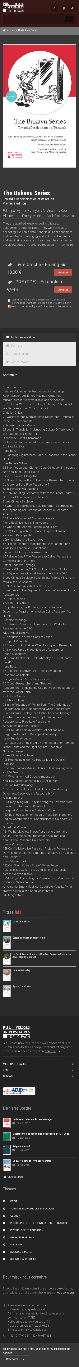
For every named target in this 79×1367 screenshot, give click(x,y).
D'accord (12, 1359)
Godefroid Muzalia (60, 216)
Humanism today (21, 970)
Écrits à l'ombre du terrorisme (28, 937)
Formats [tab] (16, 345)
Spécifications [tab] (19, 354)
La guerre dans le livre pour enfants (31, 1160)
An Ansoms (51, 211)
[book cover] (39, 106)
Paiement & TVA (63, 303)
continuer (50, 1051)
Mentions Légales (14, 1063)
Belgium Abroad (21, 1146)
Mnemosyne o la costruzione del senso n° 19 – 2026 (40, 1133)
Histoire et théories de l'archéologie (32, 1119)
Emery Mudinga (33, 216)
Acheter (63, 272)
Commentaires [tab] (20, 362)
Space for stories (21, 986)
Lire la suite (67, 245)
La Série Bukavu (21, 921)
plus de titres (15, 1176)
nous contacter (65, 1292)
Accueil (11, 30)
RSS (5, 1070)
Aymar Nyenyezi (29, 211)
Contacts (9, 1076)
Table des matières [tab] (23, 337)
